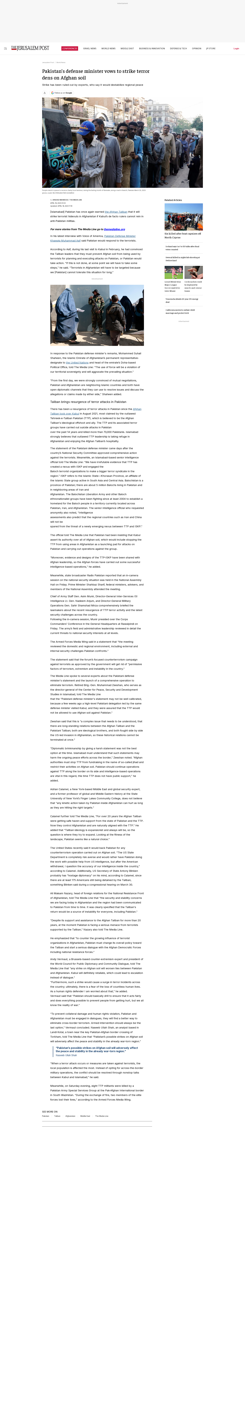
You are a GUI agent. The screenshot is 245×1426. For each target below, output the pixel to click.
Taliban (57, 1116)
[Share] (44, 92)
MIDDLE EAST (127, 48)
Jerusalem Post (48, 62)
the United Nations (77, 362)
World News (60, 62)
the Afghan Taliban (116, 211)
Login (236, 48)
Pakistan (45, 1116)
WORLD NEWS (108, 48)
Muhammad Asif (71, 240)
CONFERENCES (69, 48)
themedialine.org (114, 229)
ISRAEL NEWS (89, 48)
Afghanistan (70, 1116)
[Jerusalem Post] (28, 48)
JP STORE (210, 48)
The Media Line (101, 1116)
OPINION (196, 48)
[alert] (23, 1396)
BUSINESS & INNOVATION (152, 48)
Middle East (85, 1116)
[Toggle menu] (5, 48)
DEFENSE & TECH (178, 48)
